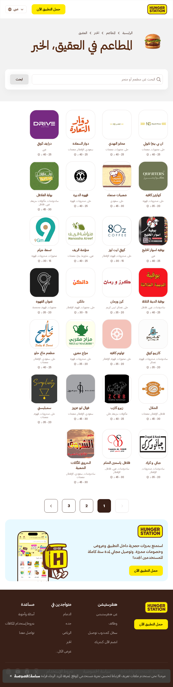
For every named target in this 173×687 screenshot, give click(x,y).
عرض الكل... (63, 651)
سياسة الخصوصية (27, 676)
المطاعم (110, 33)
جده (68, 623)
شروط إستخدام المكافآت (19, 623)
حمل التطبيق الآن (48, 9)
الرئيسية (127, 33)
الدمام (67, 614)
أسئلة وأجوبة (26, 614)
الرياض (66, 632)
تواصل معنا (26, 632)
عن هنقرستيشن (106, 614)
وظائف (113, 623)
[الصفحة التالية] (51, 506)
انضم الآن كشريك (105, 642)
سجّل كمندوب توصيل (102, 632)
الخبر (96, 33)
